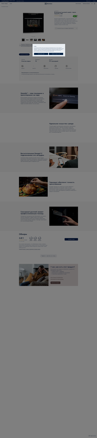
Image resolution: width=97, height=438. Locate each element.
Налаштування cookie (41, 53)
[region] (48, 50)
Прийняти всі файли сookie (56, 53)
